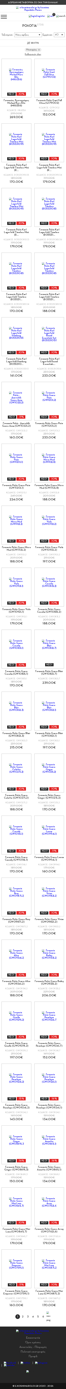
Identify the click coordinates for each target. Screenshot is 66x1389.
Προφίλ (33, 1356)
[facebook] (10, 1363)
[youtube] (9, 1365)
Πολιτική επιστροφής (33, 1351)
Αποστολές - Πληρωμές (33, 1346)
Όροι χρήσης (33, 1342)
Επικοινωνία (33, 1337)
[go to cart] (50, 17)
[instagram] (41, 1363)
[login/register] (37, 17)
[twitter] (25, 1363)
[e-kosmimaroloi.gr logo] (33, 8)
